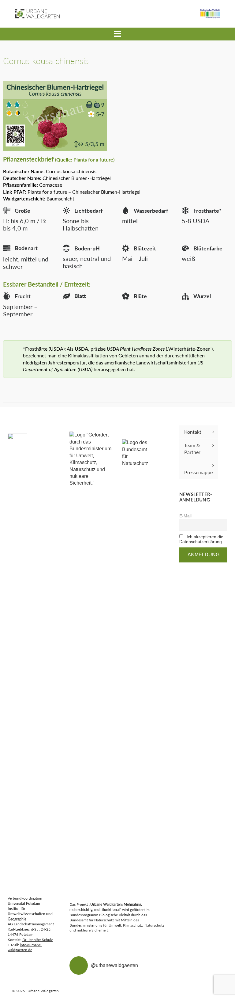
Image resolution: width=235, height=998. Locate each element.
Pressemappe (198, 472)
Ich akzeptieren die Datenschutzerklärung (201, 539)
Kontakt (192, 431)
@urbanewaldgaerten (114, 965)
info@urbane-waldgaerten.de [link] (25, 947)
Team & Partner (192, 448)
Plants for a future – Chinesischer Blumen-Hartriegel (84, 191)
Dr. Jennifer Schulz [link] (37, 939)
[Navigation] (117, 34)
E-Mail (185, 515)
